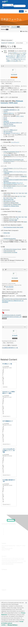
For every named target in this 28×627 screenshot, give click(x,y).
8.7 (17, 193)
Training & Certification (7, 596)
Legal (3, 584)
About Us (4, 571)
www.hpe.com (20, 561)
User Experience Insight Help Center (13, 227)
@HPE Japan (13, 103)
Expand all (4, 42)
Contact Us (4, 575)
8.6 (14, 193)
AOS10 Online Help (8, 199)
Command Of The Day (9, 126)
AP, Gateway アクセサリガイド (11, 133)
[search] (11, 5)
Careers (3, 573)
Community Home (5, 26)
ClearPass (6, 121)
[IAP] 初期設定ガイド (7, 421)
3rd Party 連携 (13, 220)
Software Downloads (6, 598)
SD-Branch (6, 122)
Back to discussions (7, 40)
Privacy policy (5, 580)
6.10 (20, 217)
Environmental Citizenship (8, 578)
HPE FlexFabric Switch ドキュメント (13, 182)
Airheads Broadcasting (9, 238)
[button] (26, 602)
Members (4, 29)
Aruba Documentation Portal (11, 151)
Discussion (15, 26)
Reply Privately (9, 83)
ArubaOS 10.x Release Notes (11, 206)
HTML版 (6, 178)
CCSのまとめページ (8, 113)
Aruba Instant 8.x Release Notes (12, 204)
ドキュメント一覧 (13, 218)
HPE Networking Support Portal (12, 249)
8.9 (23, 193)
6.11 (23, 217)
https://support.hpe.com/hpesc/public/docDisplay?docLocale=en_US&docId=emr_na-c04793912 (14, 300)
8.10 (26, 193)
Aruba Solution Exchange (10, 252)
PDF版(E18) (24, 176)
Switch (5, 119)
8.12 (9, 194)
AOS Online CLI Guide (9, 201)
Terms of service (5, 582)
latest (19, 211)
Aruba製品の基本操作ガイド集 (11, 110)
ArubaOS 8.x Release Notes (10, 202)
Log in (21, 11)
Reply (3, 83)
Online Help (6, 233)
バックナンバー (15, 142)
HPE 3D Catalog (7, 131)
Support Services (6, 592)
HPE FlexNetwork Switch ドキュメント (13, 184)
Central (5, 111)
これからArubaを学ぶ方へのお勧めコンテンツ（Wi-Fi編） (8, 450)
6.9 (16, 217)
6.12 (26, 217)
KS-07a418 (14, 74)
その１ (18, 116)
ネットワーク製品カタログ (10, 130)
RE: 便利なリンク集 (7, 363)
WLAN (5, 118)
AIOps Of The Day (8, 124)
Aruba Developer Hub (9, 250)
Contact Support (5, 594)
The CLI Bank (7, 155)
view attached (9, 286)
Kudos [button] (25, 65)
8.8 (20, 193)
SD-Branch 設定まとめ (16, 122)
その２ (22, 116)
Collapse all (11, 42)
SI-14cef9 (14, 335)
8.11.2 (5, 194)
